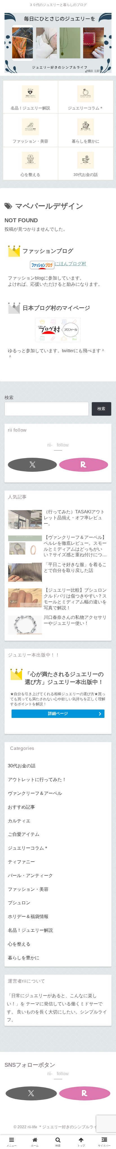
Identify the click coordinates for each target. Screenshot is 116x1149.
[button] (103, 844)
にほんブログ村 (70, 263)
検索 (9, 397)
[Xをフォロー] (32, 465)
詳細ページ (58, 713)
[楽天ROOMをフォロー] (83, 465)
